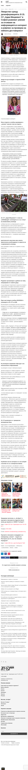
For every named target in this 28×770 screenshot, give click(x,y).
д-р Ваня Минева (5, 547)
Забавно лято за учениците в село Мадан (10, 588)
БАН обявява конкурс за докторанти (8, 612)
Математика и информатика (7, 716)
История (3, 721)
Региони (11, 547)
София (16, 547)
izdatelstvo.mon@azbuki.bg (10, 531)
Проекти (3, 694)
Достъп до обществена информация (8, 741)
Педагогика (3, 714)
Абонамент (3, 692)
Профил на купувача (16, 742)
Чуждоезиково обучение (6, 723)
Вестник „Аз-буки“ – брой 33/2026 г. (8, 603)
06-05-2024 (15, 33)
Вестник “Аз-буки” (5, 702)
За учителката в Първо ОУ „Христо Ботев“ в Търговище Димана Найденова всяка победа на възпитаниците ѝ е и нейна (13, 647)
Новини (6, 9)
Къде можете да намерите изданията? (10, 685)
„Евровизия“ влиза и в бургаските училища (10, 600)
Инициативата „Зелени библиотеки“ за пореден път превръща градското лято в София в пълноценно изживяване (12, 607)
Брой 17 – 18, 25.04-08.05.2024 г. (21, 9)
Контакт (3, 690)
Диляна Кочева (8, 33)
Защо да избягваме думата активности (9, 594)
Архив (2, 705)
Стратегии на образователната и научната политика (13, 711)
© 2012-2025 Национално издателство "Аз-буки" (10, 744)
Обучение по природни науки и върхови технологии (13, 718)
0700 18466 (8, 528)
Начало (2, 9)
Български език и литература (8, 712)
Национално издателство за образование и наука (14, 2)
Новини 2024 (11, 9)
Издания (8, 5)
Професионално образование (8, 719)
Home (2, 5)
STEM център (19, 545)
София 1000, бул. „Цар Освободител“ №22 (14, 543)
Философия (4, 724)
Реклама (3, 695)
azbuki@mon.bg (22, 531)
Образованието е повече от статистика (9, 579)
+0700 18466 (3, 676)
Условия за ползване (5, 742)
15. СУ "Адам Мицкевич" (10, 545)
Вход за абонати (5, 687)
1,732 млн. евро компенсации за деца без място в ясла (13, 610)
